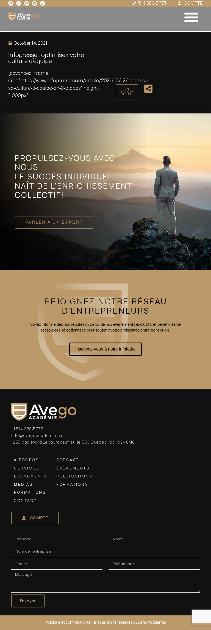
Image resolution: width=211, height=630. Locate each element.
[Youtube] (26, 3)
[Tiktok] (42, 3)
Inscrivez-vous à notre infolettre (105, 349)
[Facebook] (10, 3)
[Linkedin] (34, 3)
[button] (191, 17)
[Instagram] (18, 3)
